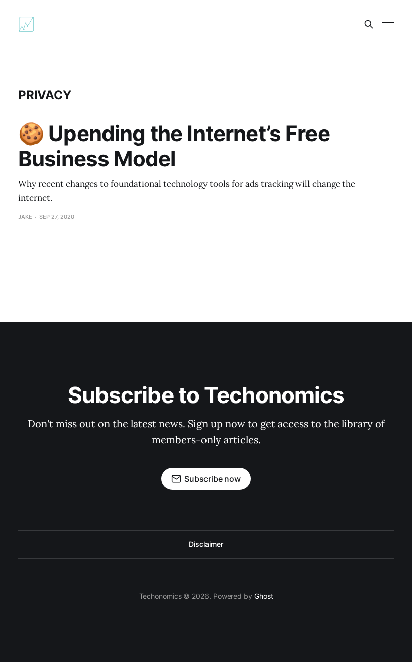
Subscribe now (212, 479)
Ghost (263, 596)
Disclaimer (206, 544)
